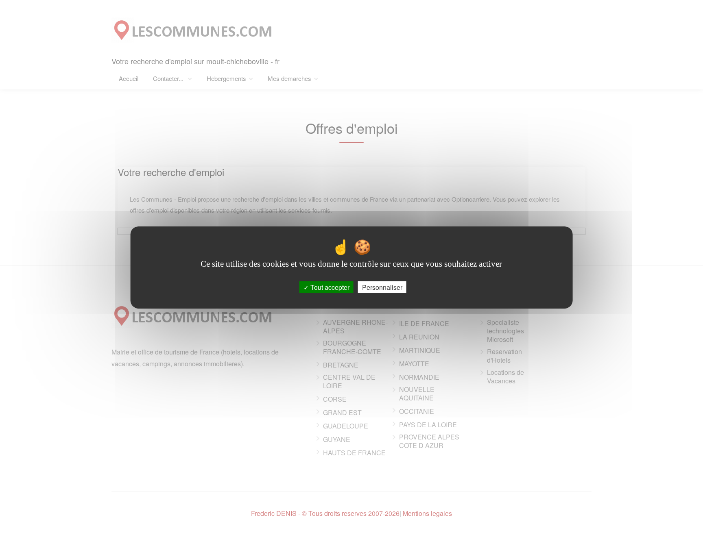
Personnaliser (382, 287)
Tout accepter (329, 287)
